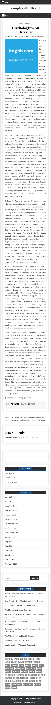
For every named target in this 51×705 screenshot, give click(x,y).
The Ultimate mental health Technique (20, 636)
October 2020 (10, 528)
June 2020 (9, 546)
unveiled (37, 684)
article (23, 659)
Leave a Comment (39, 36)
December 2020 (11, 519)
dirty (21, 662)
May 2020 (9, 551)
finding (14, 665)
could (37, 659)
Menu (6, 2)
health (27, 665)
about (7, 659)
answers (15, 659)
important (9, 668)
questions (32, 675)
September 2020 (12, 533)
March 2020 (10, 559)
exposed (36, 662)
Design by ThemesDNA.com (25, 702)
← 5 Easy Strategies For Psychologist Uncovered (23, 417)
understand (27, 684)
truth (7, 684)
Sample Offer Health (25, 8)
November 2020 (12, 524)
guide (21, 665)
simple (7, 681)
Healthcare (9, 473)
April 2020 (9, 555)
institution (30, 668)
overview (17, 398)
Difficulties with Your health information (21, 606)
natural (24, 671)
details (14, 662)
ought (31, 671)
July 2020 (9, 542)
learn (39, 668)
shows (39, 678)
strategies (16, 681)
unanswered (16, 684)
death (7, 662)
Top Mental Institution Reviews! (18, 610)
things (24, 681)
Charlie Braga (12, 36)
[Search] (49, 15)
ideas (41, 665)
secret (16, 678)
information (19, 668)
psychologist (27, 398)
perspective (9, 675)
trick (38, 681)
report (41, 675)
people (38, 671)
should (32, 678)
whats (7, 687)
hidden (34, 665)
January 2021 (10, 515)
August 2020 (10, 537)
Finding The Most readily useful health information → (26, 420)
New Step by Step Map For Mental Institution (24, 601)
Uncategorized (11, 482)
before (30, 659)
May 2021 (9, 497)
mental (7, 671)
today (32, 681)
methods (16, 671)
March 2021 (10, 506)
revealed (8, 678)
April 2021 (9, 501)
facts (7, 665)
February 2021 (11, 510)
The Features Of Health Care (17, 641)
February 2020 (11, 564)
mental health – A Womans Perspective (21, 645)
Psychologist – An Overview (25, 30)
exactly (28, 662)
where (14, 687)
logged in (19, 437)
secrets (24, 678)
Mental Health (26, 23)
